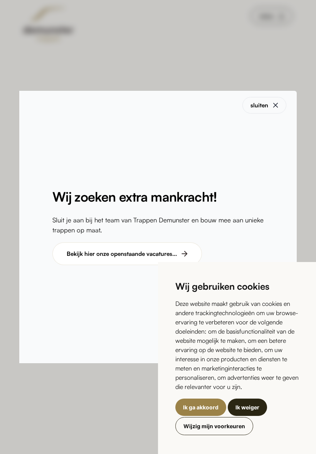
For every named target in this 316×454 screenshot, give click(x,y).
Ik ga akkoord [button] (201, 407)
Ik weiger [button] (247, 407)
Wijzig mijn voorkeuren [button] (214, 426)
